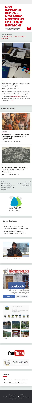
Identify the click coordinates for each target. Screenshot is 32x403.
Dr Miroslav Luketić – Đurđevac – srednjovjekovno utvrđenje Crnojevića (15, 170)
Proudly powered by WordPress (12, 397)
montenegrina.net (16, 96)
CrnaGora (17, 89)
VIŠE (13, 100)
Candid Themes (18, 399)
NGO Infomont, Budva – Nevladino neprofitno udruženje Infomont (14, 16)
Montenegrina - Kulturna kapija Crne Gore (16, 380)
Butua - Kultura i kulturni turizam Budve (15, 383)
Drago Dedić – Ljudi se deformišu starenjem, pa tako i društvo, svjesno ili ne (15, 136)
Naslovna (4, 81)
